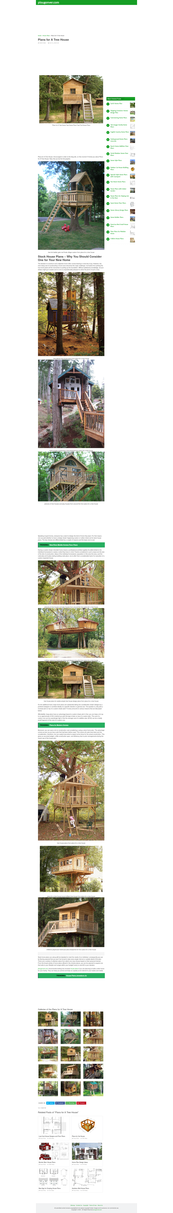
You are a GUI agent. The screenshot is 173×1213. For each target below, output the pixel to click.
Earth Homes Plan (116, 103)
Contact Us (79, 1205)
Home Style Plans (116, 160)
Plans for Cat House (78, 1136)
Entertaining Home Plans (118, 118)
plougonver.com (48, 2)
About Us (100, 1205)
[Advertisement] (86, 21)
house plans (74, 969)
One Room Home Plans (117, 182)
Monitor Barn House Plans (47, 1162)
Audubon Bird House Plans (80, 1188)
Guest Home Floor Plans (118, 203)
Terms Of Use (93, 1205)
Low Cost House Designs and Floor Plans (52, 1136)
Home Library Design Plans (119, 210)
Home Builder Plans (116, 217)
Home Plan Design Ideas (80, 1162)
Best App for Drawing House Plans (50, 1188)
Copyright (85, 1205)
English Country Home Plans (119, 132)
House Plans (42, 43)
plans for (43, 1108)
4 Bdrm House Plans (117, 239)
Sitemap (72, 1205)
